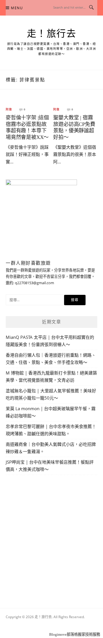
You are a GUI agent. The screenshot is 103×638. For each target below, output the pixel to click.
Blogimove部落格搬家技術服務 (74, 634)
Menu (17, 7)
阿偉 (9, 109)
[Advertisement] (51, 535)
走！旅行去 (51, 33)
